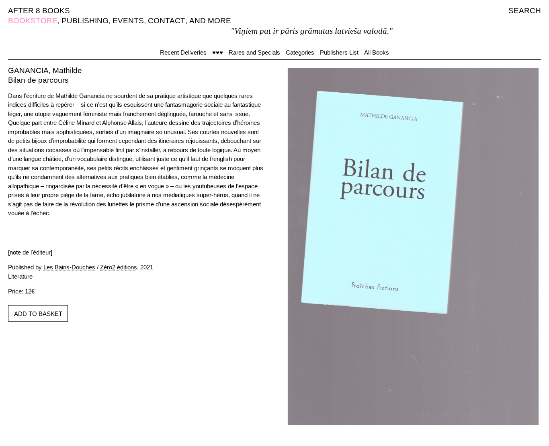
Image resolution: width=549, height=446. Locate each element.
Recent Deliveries (183, 52)
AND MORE (210, 20)
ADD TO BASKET (38, 313)
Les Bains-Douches (69, 267)
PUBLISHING (85, 20)
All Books (376, 52)
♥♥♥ (217, 52)
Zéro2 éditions (118, 267)
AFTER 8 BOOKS (39, 10)
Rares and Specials (254, 52)
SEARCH (524, 10)
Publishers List (339, 52)
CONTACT (166, 20)
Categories (300, 52)
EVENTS (128, 20)
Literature (20, 276)
